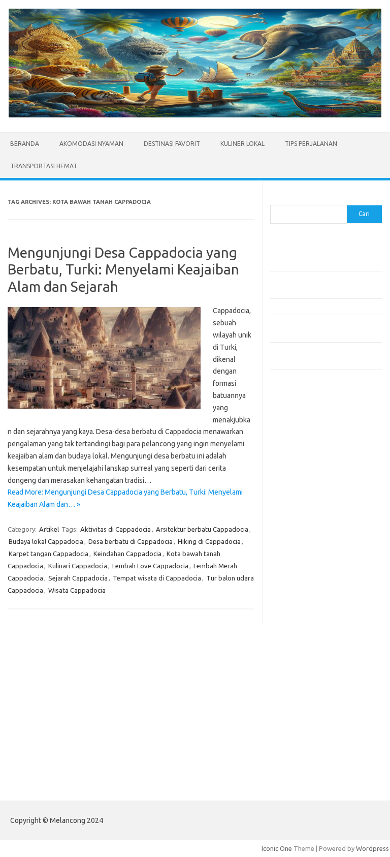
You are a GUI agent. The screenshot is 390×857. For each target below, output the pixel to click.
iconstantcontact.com (307, 520)
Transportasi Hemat (43, 166)
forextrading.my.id (303, 579)
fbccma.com (293, 461)
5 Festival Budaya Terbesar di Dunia (322, 306)
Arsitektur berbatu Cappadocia (202, 529)
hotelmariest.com (302, 501)
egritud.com (293, 617)
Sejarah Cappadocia (78, 577)
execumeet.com (299, 452)
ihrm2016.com (297, 665)
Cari (276, 198)
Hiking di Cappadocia (209, 541)
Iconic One (277, 848)
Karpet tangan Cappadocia (48, 553)
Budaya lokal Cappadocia (46, 541)
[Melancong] (195, 115)
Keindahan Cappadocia (127, 553)
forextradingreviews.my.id (315, 569)
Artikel (49, 529)
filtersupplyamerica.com (312, 472)
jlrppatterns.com (300, 695)
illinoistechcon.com (303, 675)
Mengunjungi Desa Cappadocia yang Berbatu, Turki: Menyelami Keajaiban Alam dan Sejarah (123, 269)
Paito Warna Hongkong (310, 751)
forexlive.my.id (297, 559)
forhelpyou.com (299, 626)
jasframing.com (298, 540)
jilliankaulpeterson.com (310, 685)
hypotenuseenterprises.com (318, 510)
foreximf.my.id (297, 549)
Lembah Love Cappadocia (150, 565)
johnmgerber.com (302, 704)
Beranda (24, 143)
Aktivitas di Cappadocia (115, 529)
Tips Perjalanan (311, 143)
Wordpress (372, 848)
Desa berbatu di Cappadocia (130, 541)
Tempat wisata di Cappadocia (157, 577)
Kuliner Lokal (242, 143)
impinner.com (295, 530)
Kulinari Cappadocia (77, 565)
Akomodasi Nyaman (91, 143)
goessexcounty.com (306, 481)
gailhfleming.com (301, 636)
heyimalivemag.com (305, 646)
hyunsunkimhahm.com (308, 656)
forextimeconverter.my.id (314, 589)
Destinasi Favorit (172, 143)
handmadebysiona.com (310, 491)
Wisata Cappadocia (77, 590)
